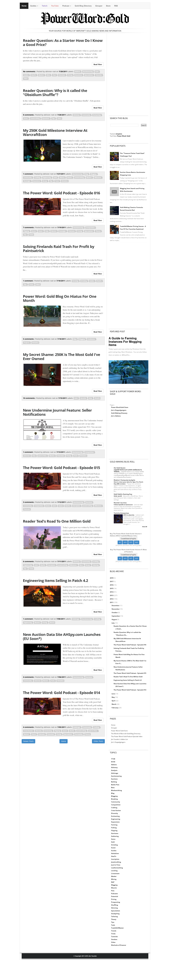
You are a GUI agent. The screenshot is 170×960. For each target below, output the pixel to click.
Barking (114, 782)
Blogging (94, 174)
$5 (120, 542)
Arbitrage (76, 619)
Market (41, 75)
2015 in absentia (129, 515)
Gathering (115, 836)
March (114, 704)
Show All (144, 526)
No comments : (30, 71)
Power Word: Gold (123, 136)
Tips (53, 118)
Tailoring (96, 565)
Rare (81, 565)
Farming (76, 281)
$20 (136, 542)
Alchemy (76, 115)
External (27, 456)
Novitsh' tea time (120, 503)
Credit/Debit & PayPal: (128, 539)
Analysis (114, 770)
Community (86, 115)
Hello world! (118, 496)
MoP (112, 882)
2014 (112, 592)
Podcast (66, 5)
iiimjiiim (119, 134)
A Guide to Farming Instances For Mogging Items (125, 341)
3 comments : (29, 502)
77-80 (113, 759)
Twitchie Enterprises (121, 513)
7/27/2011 (61, 174)
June (113, 694)
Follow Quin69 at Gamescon (123, 505)
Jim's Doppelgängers (118, 742)
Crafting (37, 177)
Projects (27, 342)
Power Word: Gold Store (119, 731)
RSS (116, 5)
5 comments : (29, 339)
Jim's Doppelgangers (118, 410)
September (116, 616)
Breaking (114, 799)
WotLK (52, 622)
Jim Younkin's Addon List (119, 739)
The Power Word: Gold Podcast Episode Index (126, 736)
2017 (112, 581)
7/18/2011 (61, 281)
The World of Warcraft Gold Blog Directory (125, 734)
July (113, 623)
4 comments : (29, 677)
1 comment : (28, 174)
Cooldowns (91, 339)
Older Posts (98, 741)
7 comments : (29, 227)
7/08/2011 (61, 619)
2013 (112, 595)
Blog (86, 174)
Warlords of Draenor (118, 945)
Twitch (44, 5)
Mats (48, 75)
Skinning (114, 908)
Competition (90, 227)
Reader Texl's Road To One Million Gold (56, 521)
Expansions (115, 822)
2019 (112, 578)
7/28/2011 (63, 71)
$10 (125, 542)
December (116, 605)
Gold (97, 72)
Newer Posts (28, 741)
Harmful (83, 398)
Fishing (114, 828)
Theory (98, 231)
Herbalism (115, 853)
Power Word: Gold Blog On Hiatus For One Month (59, 298)
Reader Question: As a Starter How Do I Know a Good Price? (63, 42)
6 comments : (29, 561)
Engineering (47, 177)
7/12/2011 (61, 502)
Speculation (89, 75)
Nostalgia (27, 181)
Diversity (39, 731)
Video (26, 78)
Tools (57, 181)
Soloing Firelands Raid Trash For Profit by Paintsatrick (58, 248)
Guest (40, 231)
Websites (64, 181)
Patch (34, 734)
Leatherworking (117, 868)
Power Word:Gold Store (119, 407)
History (62, 177)
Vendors (114, 939)
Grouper (98, 5)
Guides (33, 5)
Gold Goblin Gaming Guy (123, 494)
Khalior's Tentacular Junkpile (124, 480)
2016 (112, 585)
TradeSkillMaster (117, 928)
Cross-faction (28, 731)
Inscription (77, 506)
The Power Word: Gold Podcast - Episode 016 (61, 192)
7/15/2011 (62, 398)
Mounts (37, 622)
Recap (45, 181)
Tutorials (99, 75)
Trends (113, 931)
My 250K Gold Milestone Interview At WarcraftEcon (55, 132)
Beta (112, 787)
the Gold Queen (119, 468)
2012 (112, 599)
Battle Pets (115, 785)
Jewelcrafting (35, 118)
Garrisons (114, 833)
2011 (112, 602)
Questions (78, 75)
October (115, 612)
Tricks (31, 234)
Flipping (26, 231)
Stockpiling (79, 734)
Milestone (98, 177)
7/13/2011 (61, 452)
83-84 (113, 762)
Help (47, 231)
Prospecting (115, 902)
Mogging (114, 885)
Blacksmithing (116, 790)
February (115, 708)
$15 (131, 542)
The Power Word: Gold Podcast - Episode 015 (61, 467)
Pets (112, 891)
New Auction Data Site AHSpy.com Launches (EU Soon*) (61, 636)
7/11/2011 (61, 561)
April (114, 701)
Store (108, 5)
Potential (61, 75)
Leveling (114, 871)
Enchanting (97, 115)
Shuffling (114, 905)
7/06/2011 (61, 677)
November (116, 609)
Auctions (89, 502)
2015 (112, 588)
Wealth (97, 398)
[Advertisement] (128, 72)
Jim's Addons (116, 416)
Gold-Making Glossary (119, 413)
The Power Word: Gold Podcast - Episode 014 (61, 692)
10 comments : (29, 398)
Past (54, 75)
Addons (77, 72)
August (114, 619)
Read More (98, 64)
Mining (113, 879)
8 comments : (29, 115)
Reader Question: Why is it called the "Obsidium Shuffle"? (55, 92)
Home (24, 5)
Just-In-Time (42, 456)
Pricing (70, 75)
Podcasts (71, 231)
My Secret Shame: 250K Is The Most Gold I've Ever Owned (61, 356)
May (113, 697)
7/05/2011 (61, 727)
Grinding (84, 281)
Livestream (115, 873)
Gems (26, 118)
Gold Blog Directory (83, 5)
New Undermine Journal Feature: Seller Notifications (57, 412)
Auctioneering (88, 72)
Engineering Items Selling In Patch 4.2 (55, 580)
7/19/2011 (61, 227)
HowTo (33, 75)
